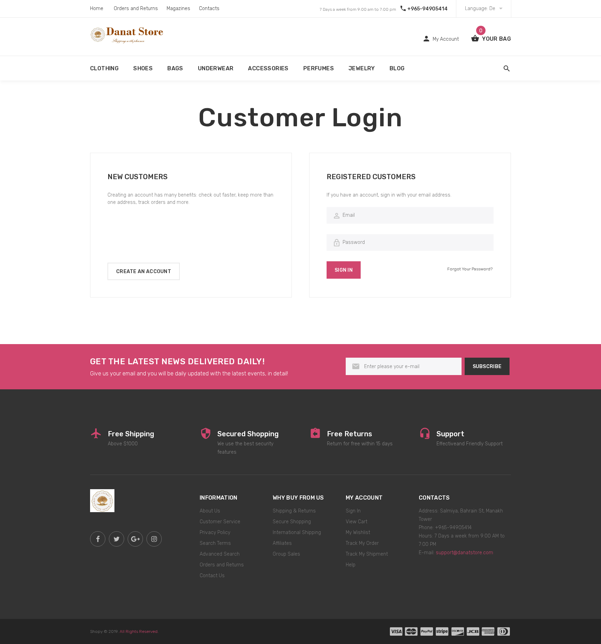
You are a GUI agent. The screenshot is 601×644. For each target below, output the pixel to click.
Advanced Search (220, 554)
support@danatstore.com (464, 553)
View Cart (356, 522)
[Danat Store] (102, 500)
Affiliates (282, 543)
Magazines (178, 8)
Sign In (353, 511)
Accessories (268, 68)
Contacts (209, 8)
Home (96, 8)
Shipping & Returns (294, 511)
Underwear (216, 68)
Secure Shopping (292, 522)
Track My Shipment (367, 554)
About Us (210, 511)
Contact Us (212, 576)
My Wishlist (358, 532)
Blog (397, 68)
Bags (175, 68)
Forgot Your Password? (469, 269)
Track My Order (362, 543)
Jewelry (361, 68)
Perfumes (318, 68)
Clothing (104, 68)
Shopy (96, 631)
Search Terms (215, 543)
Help (350, 565)
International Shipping (297, 532)
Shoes (143, 68)
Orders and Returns (136, 8)
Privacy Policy (215, 532)
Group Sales (286, 554)
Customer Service (220, 522)
